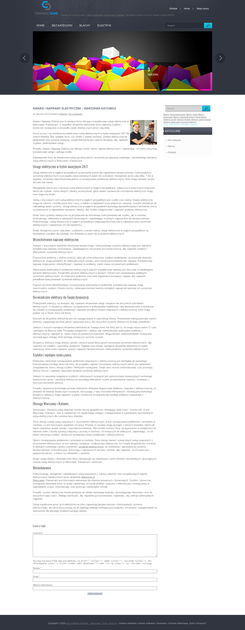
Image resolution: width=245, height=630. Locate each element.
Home (187, 8)
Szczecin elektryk (188, 122)
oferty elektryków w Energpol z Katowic (106, 15)
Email (36, 576)
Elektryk (173, 8)
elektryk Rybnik (183, 119)
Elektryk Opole (169, 119)
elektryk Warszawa (171, 122)
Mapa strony (203, 8)
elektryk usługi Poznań (201, 119)
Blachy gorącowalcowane (174, 114)
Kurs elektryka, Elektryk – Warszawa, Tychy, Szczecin (91, 623)
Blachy (84, 25)
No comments (75, 114)
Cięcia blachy (201, 117)
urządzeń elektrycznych (91, 446)
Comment (37, 533)
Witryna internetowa (42, 585)
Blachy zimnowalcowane (183, 117)
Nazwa (37, 568)
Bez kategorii (62, 25)
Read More (153, 74)
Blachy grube (192, 114)
